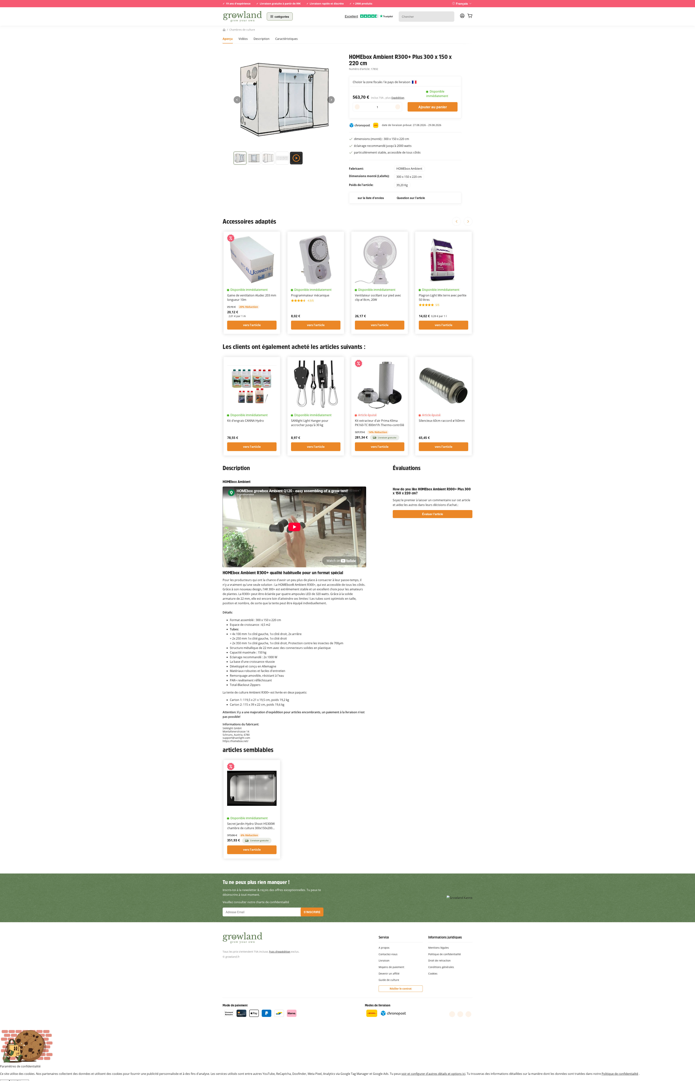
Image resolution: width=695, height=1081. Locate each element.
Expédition (397, 97)
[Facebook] (452, 1014)
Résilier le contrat (401, 988)
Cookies (432, 973)
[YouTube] (460, 1014)
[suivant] (331, 99)
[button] (240, 159)
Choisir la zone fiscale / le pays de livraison (382, 82)
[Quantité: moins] (357, 106)
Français (462, 3)
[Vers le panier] (469, 16)
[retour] (237, 99)
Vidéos (243, 39)
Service (384, 937)
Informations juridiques (445, 937)
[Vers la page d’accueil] (242, 16)
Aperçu (228, 39)
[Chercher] (449, 16)
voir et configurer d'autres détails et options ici (433, 1074)
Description (261, 39)
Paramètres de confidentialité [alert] (20, 1066)
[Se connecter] (462, 17)
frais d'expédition (279, 951)
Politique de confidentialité (620, 1074)
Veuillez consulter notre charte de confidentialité (256, 902)
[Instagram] (468, 1014)
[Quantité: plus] (397, 106)
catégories (282, 16)
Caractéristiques (286, 39)
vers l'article (252, 325)
